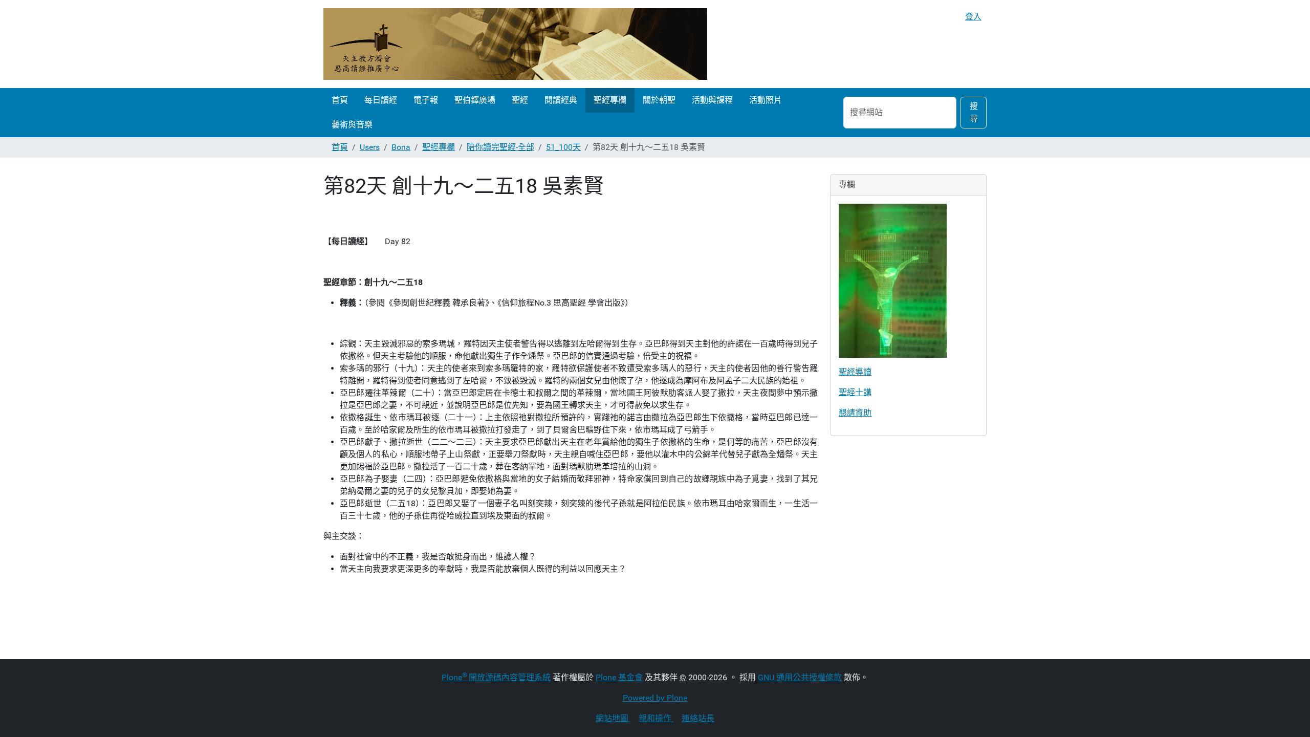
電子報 (425, 100)
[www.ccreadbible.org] (515, 44)
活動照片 (765, 100)
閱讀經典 (560, 100)
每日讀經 (380, 100)
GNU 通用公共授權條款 (800, 677)
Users (370, 147)
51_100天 (563, 147)
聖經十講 (855, 392)
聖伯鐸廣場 (474, 100)
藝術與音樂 (352, 124)
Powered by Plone (655, 698)
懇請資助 (855, 413)
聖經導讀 (855, 372)
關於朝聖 (659, 100)
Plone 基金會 (619, 677)
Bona (400, 147)
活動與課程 (712, 100)
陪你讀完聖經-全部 (500, 147)
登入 (973, 16)
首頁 (340, 100)
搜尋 (974, 112)
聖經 (520, 100)
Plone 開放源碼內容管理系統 (496, 677)
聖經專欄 (610, 100)
